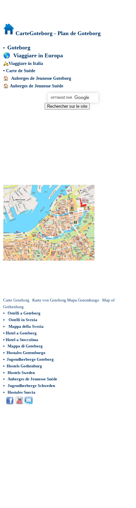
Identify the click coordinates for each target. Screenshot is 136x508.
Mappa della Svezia (26, 326)
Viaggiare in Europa (38, 55)
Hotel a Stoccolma (22, 339)
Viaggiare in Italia (26, 63)
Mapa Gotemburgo (83, 300)
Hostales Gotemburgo (26, 352)
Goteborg (18, 47)
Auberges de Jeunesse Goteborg (41, 78)
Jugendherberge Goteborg (30, 359)
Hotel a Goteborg (21, 333)
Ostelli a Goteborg (24, 313)
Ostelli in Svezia (23, 319)
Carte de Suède (20, 70)
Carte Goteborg (16, 300)
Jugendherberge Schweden (31, 385)
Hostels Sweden (21, 372)
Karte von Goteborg (49, 300)
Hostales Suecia (21, 392)
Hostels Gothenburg (24, 366)
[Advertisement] (67, 143)
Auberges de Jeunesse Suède (36, 86)
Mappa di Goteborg (25, 346)
